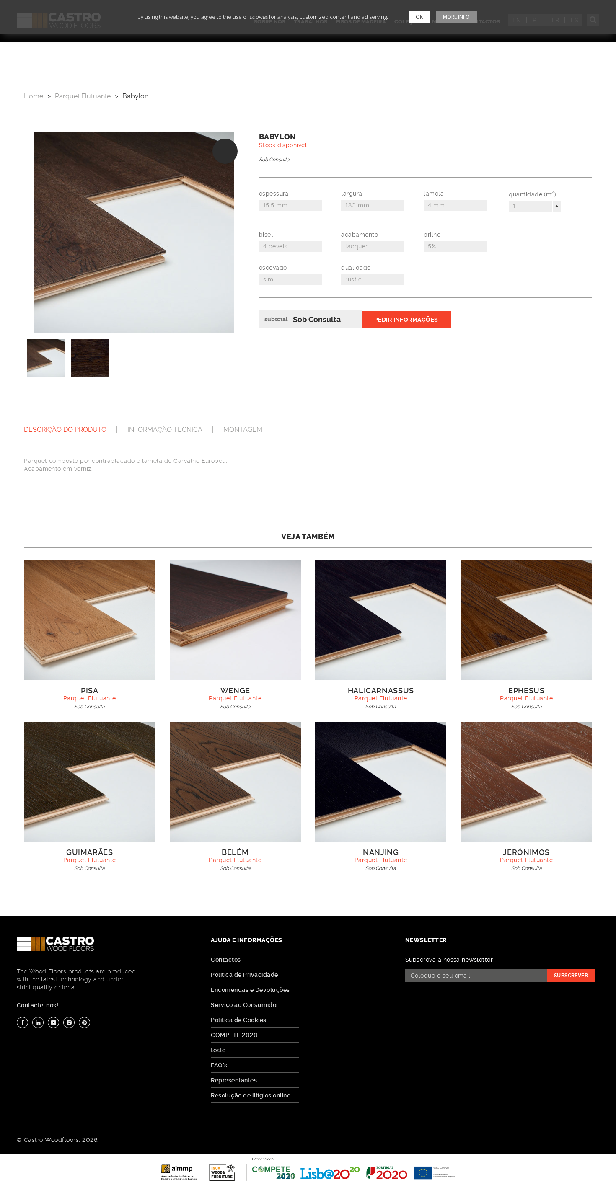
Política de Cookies (238, 1020)
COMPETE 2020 (234, 1035)
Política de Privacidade (244, 974)
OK (419, 17)
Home (33, 96)
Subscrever (571, 975)
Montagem (242, 430)
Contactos (226, 959)
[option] (134, 232)
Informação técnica (164, 430)
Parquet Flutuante (83, 96)
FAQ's (219, 1065)
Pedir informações (406, 319)
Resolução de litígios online (250, 1095)
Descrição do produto (65, 430)
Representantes (234, 1080)
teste (218, 1050)
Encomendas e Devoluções (250, 989)
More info (456, 17)
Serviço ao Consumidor (244, 1005)
